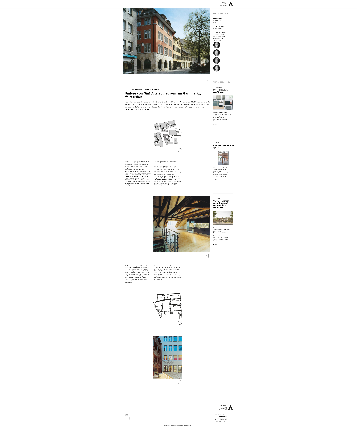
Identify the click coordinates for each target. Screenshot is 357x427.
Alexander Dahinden (219, 34)
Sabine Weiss (217, 40)
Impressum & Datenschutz (185, 425)
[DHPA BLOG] (130, 415)
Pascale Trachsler (218, 38)
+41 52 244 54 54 (222, 421)
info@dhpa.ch (223, 423)
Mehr (215, 124)
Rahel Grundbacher (219, 36)
